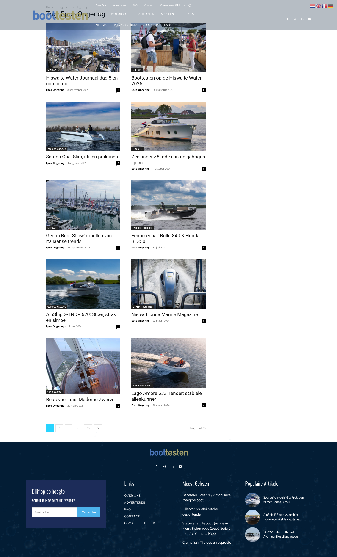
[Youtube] (309, 19)
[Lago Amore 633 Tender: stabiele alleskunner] (168, 363)
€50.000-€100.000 (143, 227)
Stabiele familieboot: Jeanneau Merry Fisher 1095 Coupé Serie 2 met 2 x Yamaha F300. (206, 528)
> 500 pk (137, 149)
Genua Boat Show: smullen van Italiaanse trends (79, 238)
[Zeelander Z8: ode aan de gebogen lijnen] (168, 126)
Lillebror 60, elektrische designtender (200, 511)
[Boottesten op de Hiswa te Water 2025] (168, 47)
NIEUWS (51, 70)
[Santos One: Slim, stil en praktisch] (83, 126)
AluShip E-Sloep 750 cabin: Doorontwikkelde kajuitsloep (282, 517)
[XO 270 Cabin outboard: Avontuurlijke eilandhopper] (252, 534)
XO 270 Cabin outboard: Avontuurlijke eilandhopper (281, 535)
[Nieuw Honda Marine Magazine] (168, 284)
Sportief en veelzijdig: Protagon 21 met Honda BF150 (283, 500)
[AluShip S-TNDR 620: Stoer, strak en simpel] (83, 284)
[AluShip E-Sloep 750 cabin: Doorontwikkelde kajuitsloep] (252, 517)
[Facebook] (287, 19)
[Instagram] (294, 19)
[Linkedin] (302, 19)
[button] (190, 5)
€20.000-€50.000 (56, 149)
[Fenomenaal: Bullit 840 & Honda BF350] (168, 205)
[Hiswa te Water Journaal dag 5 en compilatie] (83, 47)
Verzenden (89, 512)
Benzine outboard (142, 306)
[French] (325, 6)
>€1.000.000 (54, 391)
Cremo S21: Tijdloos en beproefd (206, 543)
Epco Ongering (55, 89)
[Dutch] (313, 6)
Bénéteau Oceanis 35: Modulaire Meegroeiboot (206, 497)
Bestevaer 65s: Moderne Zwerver (81, 399)
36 (88, 428)
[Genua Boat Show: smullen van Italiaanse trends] (83, 205)
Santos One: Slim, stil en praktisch (82, 157)
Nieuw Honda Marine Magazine (164, 314)
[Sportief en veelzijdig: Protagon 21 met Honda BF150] (252, 500)
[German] (331, 6)
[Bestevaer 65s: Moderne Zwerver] (83, 366)
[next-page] (98, 428)
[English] (319, 6)
